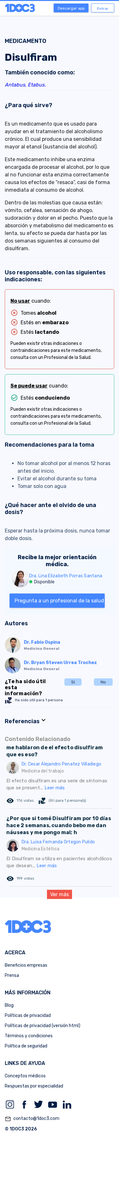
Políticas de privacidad (28, 1015)
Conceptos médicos (25, 1076)
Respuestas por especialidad (34, 1086)
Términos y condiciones (29, 1036)
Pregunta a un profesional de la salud (59, 601)
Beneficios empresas (26, 965)
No (103, 682)
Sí (73, 682)
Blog (9, 1005)
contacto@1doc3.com (32, 1119)
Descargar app (71, 8)
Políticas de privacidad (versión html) (42, 1025)
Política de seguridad (26, 1046)
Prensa (12, 975)
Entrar (103, 8)
